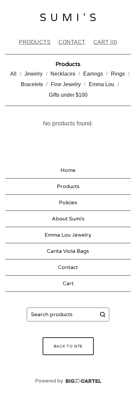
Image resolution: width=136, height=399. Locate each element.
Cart (68, 283)
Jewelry (33, 74)
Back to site (68, 346)
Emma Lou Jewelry (68, 235)
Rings (118, 74)
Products (35, 42)
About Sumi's (68, 219)
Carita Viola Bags (68, 251)
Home (68, 170)
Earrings (93, 74)
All (13, 74)
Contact (71, 42)
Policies (68, 202)
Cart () (105, 42)
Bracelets (32, 84)
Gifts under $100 (68, 95)
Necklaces (63, 74)
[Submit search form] (103, 314)
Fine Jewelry (66, 84)
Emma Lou (101, 84)
